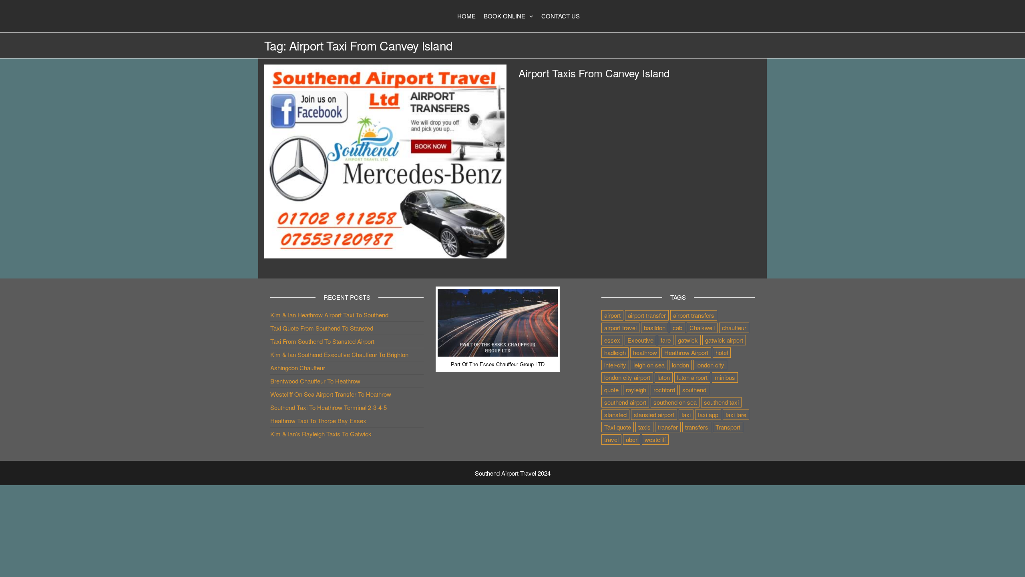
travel (611, 439)
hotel (721, 352)
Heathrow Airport (686, 352)
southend (694, 389)
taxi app (708, 414)
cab (677, 327)
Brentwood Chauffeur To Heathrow (315, 381)
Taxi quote (617, 427)
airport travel (620, 327)
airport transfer (647, 315)
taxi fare (736, 414)
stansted (615, 414)
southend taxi (721, 402)
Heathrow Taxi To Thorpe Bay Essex (318, 420)
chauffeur (734, 327)
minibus (725, 377)
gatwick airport (724, 340)
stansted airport (654, 414)
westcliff (655, 439)
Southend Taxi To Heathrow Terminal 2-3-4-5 (328, 407)
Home (466, 16)
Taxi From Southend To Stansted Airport (322, 341)
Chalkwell (702, 327)
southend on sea (675, 402)
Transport (727, 427)
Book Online (504, 16)
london (680, 365)
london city (710, 365)
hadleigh (615, 352)
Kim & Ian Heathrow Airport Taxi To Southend (329, 315)
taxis (644, 427)
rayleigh (636, 389)
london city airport (627, 377)
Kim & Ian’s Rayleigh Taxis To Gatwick (321, 434)
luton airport (692, 377)
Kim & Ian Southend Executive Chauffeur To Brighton (339, 354)
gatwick (688, 340)
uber (631, 439)
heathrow (645, 352)
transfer (668, 427)
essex (612, 340)
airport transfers (693, 315)
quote (611, 389)
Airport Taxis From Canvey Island (594, 72)
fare (666, 340)
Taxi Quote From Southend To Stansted (321, 328)
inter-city (615, 365)
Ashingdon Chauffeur (297, 367)
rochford (664, 389)
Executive (640, 340)
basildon (654, 327)
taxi (686, 414)
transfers (696, 427)
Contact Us (560, 16)
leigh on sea (649, 365)
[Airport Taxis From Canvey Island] (385, 160)
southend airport (625, 402)
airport (612, 315)
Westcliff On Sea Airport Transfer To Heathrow (330, 394)
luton (663, 377)
